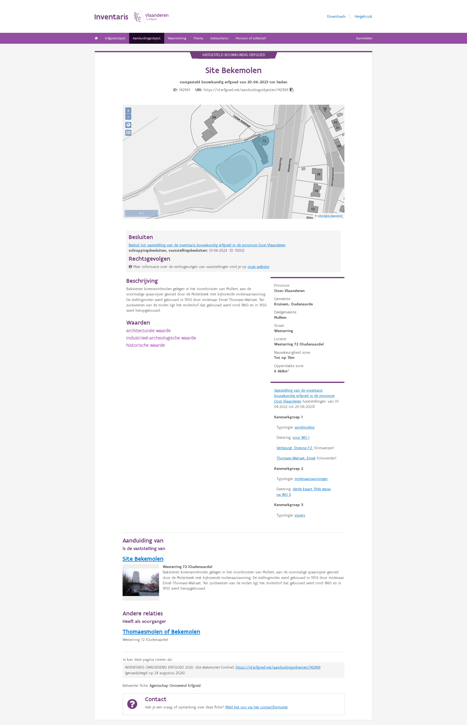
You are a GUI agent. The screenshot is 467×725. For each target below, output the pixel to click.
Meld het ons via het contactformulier (256, 707)
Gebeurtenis (219, 38)
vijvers (300, 515)
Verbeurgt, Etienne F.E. (295, 448)
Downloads (336, 16)
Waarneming (177, 38)
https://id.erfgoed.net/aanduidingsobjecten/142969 (278, 667)
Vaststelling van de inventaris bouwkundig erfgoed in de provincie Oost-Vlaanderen (304, 396)
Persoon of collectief (251, 38)
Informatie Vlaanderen (330, 215)
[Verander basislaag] (128, 133)
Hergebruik (363, 16)
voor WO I (301, 437)
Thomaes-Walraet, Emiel (296, 458)
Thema (198, 38)
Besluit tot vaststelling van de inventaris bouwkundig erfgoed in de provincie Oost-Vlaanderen (207, 245)
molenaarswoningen (311, 478)
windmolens (304, 427)
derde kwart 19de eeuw (311, 489)
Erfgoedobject (115, 38)
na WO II (284, 494)
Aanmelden (364, 38)
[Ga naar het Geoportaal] (128, 125)
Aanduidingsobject (147, 38)
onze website (258, 266)
